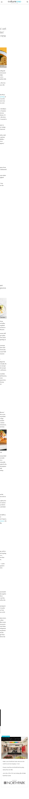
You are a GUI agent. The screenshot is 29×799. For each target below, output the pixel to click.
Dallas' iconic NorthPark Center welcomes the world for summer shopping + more (13, 763)
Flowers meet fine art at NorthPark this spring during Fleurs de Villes (13, 768)
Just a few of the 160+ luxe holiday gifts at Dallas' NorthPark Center (14, 774)
